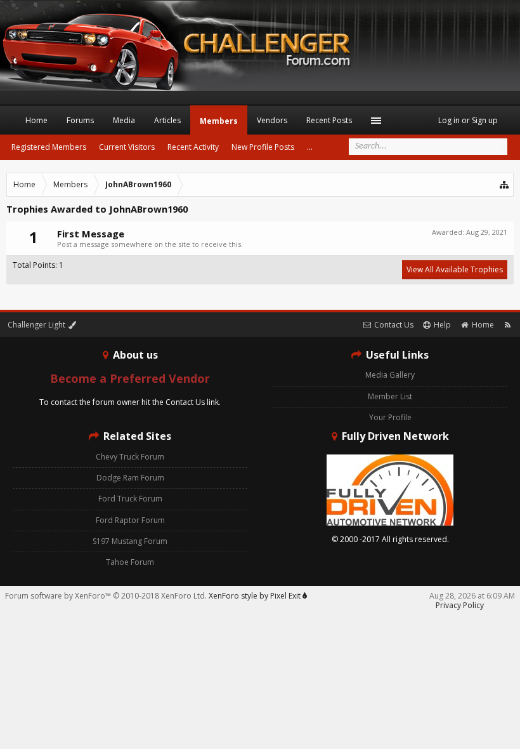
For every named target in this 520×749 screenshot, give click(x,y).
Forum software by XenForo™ (106, 595)
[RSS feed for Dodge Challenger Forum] (507, 324)
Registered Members (48, 147)
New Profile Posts (262, 147)
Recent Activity (193, 147)
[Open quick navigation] (505, 184)
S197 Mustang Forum (130, 541)
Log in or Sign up (468, 120)
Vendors (272, 120)
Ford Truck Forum (130, 498)
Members (219, 121)
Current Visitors (127, 147)
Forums (80, 120)
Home (36, 120)
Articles (167, 120)
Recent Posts (329, 120)
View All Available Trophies (454, 269)
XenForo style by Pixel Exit (255, 595)
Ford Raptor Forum (130, 520)
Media (124, 120)
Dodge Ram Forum (130, 477)
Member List (390, 396)
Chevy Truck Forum (130, 456)
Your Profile (390, 417)
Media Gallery (390, 374)
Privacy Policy (460, 605)
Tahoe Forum (130, 562)
